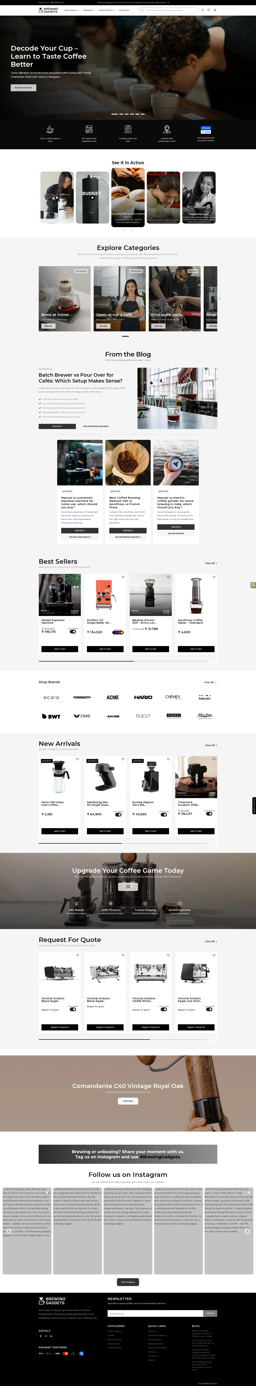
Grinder (111, 1335)
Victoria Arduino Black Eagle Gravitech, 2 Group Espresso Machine (98, 999)
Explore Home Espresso (80, 537)
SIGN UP (210, 1313)
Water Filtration (115, 1347)
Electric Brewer (115, 1339)
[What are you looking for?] (142, 10)
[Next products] (215, 661)
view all (209, 682)
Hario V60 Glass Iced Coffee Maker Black (52, 803)
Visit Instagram (128, 1282)
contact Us (153, 1356)
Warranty (152, 1352)
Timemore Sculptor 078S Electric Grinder (189, 803)
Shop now (128, 886)
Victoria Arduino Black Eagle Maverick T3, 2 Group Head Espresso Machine (52, 999)
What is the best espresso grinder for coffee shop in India (202, 1333)
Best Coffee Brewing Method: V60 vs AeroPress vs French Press (124, 502)
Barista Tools (113, 1343)
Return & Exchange (157, 1347)
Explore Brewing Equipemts (128, 537)
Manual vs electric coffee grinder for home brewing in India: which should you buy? (175, 502)
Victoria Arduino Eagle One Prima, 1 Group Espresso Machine (190, 999)
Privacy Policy (154, 1339)
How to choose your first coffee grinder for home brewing (203, 1343)
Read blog (57, 426)
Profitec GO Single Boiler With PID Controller (99, 621)
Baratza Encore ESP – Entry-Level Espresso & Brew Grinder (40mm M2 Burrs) (144, 621)
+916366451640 (58, 2)
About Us (152, 1331)
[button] (215, 9)
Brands (151, 1360)
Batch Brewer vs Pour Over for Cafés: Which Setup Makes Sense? (81, 378)
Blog (196, 1326)
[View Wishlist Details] (208, 9)
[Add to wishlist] (77, 577)
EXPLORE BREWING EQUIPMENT (96, 426)
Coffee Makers (114, 1331)
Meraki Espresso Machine (53, 621)
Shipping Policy (155, 1343)
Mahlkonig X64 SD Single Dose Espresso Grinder (99, 803)
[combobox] (169, 10)
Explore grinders (176, 533)
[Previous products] (211, 661)
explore (48, 326)
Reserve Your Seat (23, 87)
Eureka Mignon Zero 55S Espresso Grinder (144, 803)
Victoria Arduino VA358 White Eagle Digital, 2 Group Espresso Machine (143, 999)
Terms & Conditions (157, 1335)
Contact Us (44, 2)
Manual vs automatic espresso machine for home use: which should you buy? (79, 502)
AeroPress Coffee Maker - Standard (190, 621)
